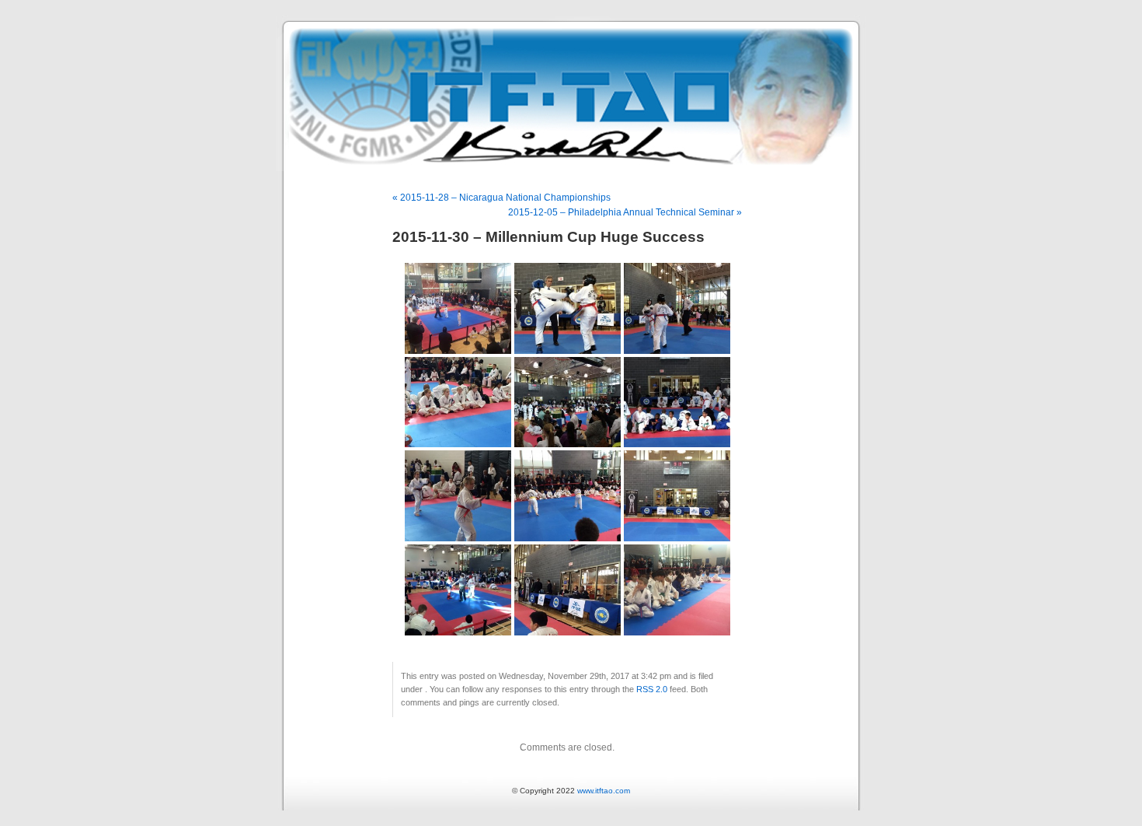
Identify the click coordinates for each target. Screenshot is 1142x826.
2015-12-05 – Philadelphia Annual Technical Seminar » (625, 212)
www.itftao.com (603, 790)
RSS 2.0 (651, 689)
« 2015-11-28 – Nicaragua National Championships (501, 197)
